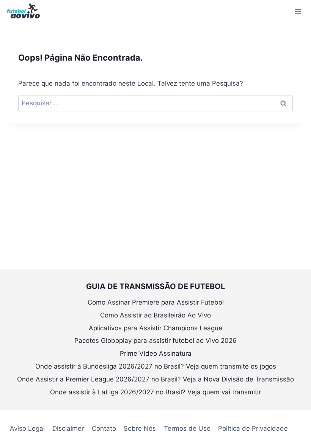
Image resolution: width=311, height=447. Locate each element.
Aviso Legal (27, 428)
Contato (104, 428)
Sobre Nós (140, 428)
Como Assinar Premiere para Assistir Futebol (156, 302)
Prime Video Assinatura (156, 353)
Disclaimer (68, 428)
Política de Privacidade (253, 428)
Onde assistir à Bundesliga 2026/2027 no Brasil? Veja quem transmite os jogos (155, 366)
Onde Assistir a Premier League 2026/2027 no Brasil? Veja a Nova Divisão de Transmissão (155, 379)
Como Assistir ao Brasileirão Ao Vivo (155, 315)
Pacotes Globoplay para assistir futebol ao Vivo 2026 (155, 340)
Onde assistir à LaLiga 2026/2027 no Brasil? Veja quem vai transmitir (155, 392)
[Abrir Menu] (298, 11)
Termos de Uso (187, 428)
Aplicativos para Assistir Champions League (155, 328)
